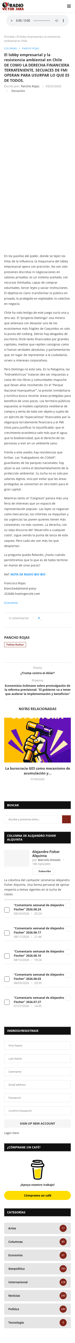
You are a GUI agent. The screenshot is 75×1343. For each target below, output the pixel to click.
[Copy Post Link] (67, 618)
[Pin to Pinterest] (51, 618)
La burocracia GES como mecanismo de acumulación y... (37, 770)
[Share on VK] (63, 618)
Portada (9, 37)
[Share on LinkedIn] (55, 618)
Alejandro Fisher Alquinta (46, 853)
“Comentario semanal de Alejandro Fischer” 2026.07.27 (39, 1000)
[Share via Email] (39, 622)
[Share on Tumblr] (59, 618)
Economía (11, 603)
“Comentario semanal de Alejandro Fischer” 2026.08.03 (39, 976)
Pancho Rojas (30, 86)
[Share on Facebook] (45, 618)
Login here (11, 1133)
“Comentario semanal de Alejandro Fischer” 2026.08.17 (39, 930)
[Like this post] (41, 618)
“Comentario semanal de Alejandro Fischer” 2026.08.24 (39, 907)
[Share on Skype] (35, 622)
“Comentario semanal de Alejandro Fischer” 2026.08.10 (39, 953)
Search (66, 819)
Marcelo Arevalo (49, 860)
